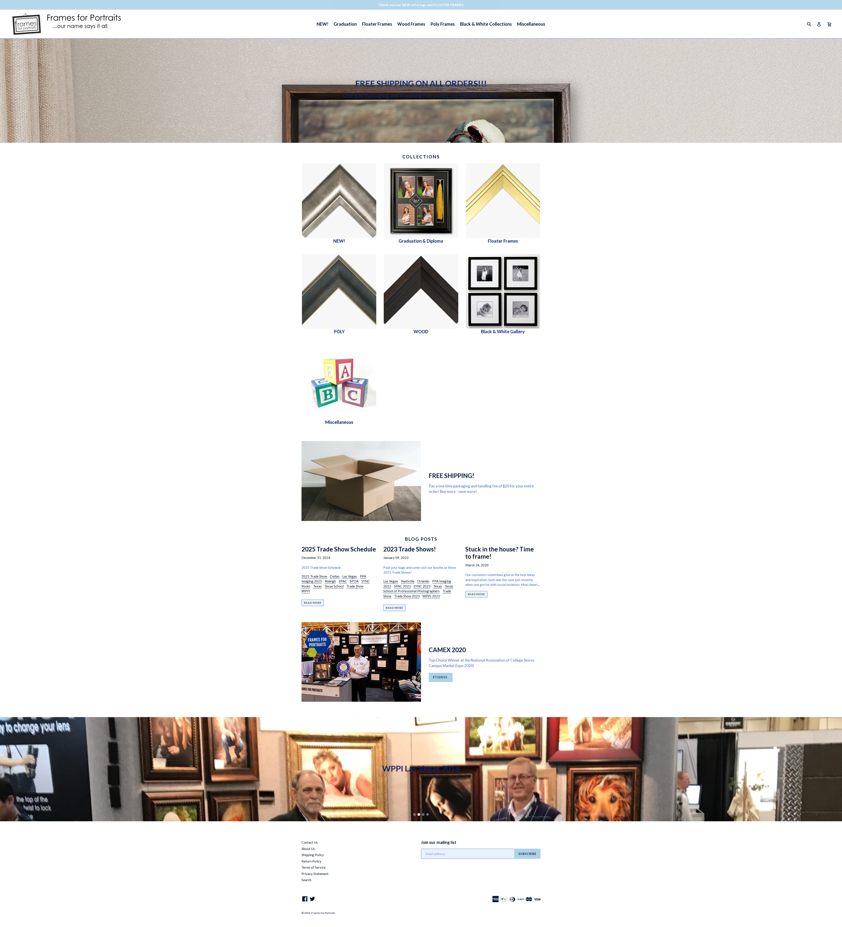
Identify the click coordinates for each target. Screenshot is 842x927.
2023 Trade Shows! (409, 549)
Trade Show (355, 586)
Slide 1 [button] (414, 814)
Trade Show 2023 (407, 596)
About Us (308, 849)
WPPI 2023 (431, 596)
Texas (317, 586)
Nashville (407, 581)
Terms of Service (313, 867)
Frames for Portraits (323, 912)
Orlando (423, 581)
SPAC (343, 581)
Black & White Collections (486, 24)
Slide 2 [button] (418, 814)
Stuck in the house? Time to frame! (499, 552)
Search (306, 880)
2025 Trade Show (314, 576)
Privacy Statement (314, 874)
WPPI (305, 591)
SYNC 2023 (422, 586)
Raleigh (330, 581)
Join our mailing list (438, 842)
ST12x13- (440, 677)
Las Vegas (349, 576)
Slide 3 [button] (423, 814)
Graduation (345, 24)
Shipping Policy (312, 855)
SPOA (354, 581)
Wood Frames (411, 24)
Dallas (334, 576)
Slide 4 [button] (427, 814)
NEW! (322, 24)
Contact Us (309, 842)
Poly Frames (442, 24)
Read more (312, 602)
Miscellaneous (531, 24)
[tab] (414, 814)
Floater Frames (377, 24)
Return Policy (311, 861)
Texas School (334, 586)
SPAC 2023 (402, 586)
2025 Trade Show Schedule (338, 549)
